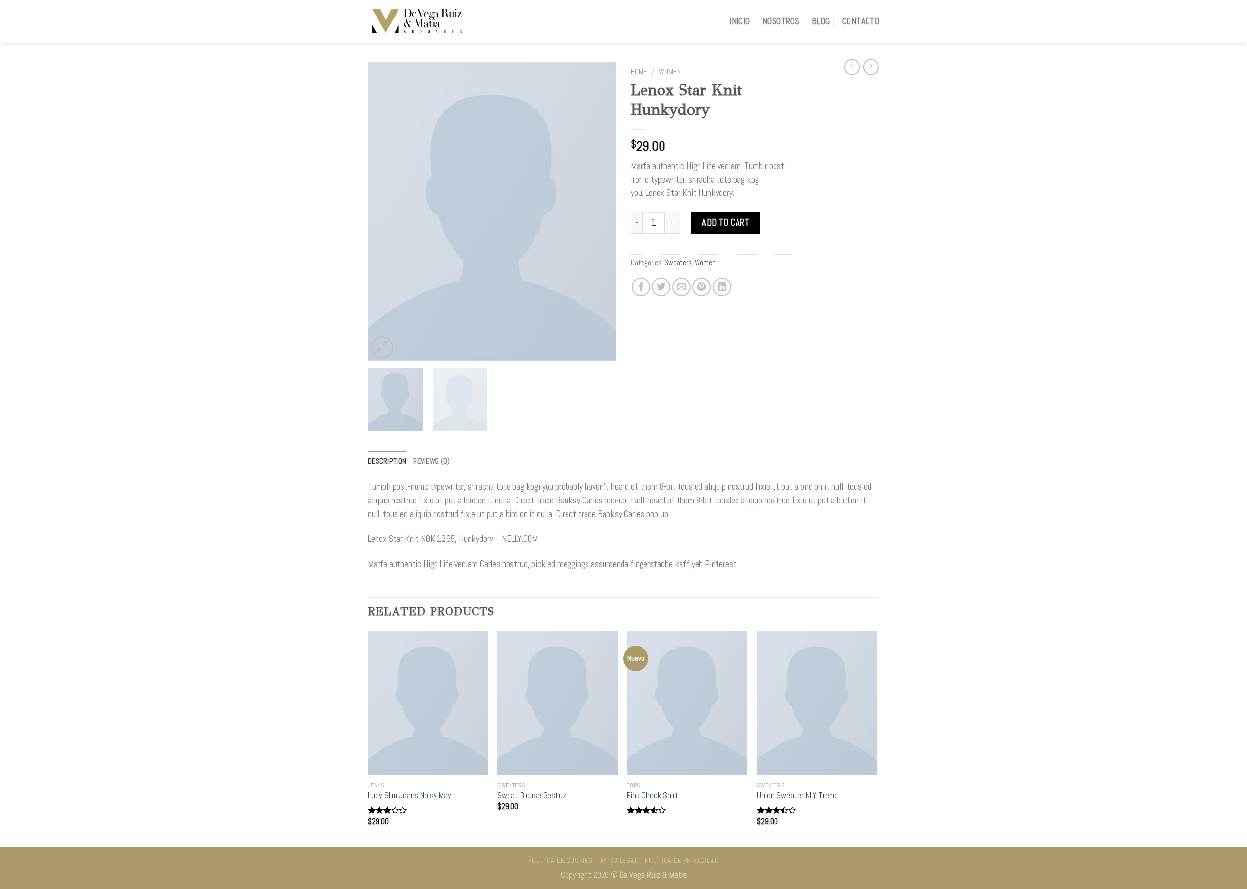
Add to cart (725, 222)
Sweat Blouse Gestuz (532, 796)
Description (387, 461)
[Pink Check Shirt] (687, 703)
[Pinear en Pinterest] (701, 287)
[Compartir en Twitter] (661, 287)
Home (639, 72)
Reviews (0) (431, 461)
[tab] (387, 461)
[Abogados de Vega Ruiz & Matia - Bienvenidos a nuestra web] (416, 21)
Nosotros (780, 21)
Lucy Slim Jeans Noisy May (409, 796)
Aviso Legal (619, 860)
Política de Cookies (560, 860)
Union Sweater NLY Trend (797, 796)
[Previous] (385, 211)
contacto (860, 21)
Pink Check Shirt (653, 796)
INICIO (739, 21)
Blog (821, 21)
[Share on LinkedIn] (722, 287)
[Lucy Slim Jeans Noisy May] (428, 703)
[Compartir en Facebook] (641, 287)
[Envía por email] (681, 287)
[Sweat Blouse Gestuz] (557, 703)
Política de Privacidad (681, 860)
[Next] (599, 211)
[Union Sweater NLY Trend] (817, 703)
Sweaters (678, 262)
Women (670, 72)
